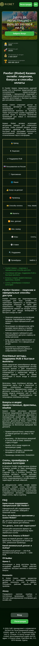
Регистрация (26, 4)
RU (35, 4)
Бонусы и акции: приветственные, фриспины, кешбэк (18, 279)
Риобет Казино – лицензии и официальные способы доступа (17, 269)
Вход (19, 615)
